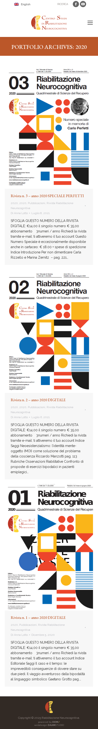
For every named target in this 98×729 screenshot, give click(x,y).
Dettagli (55, 127)
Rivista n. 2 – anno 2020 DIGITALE (38, 399)
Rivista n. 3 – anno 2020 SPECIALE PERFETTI (47, 195)
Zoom (42, 127)
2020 (14, 203)
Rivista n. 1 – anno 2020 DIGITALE (38, 617)
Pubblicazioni (36, 203)
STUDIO (56, 725)
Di (19, 213)
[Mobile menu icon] (90, 23)
